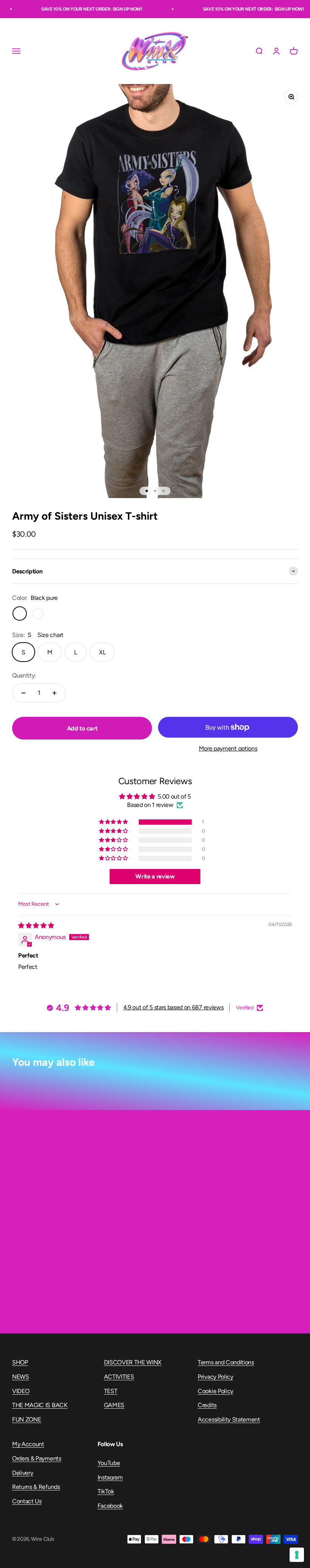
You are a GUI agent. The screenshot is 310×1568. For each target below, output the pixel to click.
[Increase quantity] (54, 693)
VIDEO (20, 1391)
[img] (36, 925)
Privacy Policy (215, 1376)
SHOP (20, 1362)
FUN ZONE (26, 1419)
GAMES (114, 1405)
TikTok (106, 1491)
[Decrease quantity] (23, 693)
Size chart (50, 634)
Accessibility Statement (229, 1419)
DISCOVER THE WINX (133, 1362)
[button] (114, 822)
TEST (111, 1391)
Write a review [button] (155, 876)
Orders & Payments (36, 1458)
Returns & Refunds (36, 1486)
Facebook (110, 1505)
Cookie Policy (215, 1391)
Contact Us (27, 1501)
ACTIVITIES (119, 1376)
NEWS (20, 1376)
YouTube (109, 1463)
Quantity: (24, 675)
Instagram (110, 1477)
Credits (207, 1405)
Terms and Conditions (226, 1362)
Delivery (22, 1472)
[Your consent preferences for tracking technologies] (297, 1555)
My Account (28, 1444)
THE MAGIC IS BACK (40, 1405)
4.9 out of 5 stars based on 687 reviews (173, 1007)
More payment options (228, 748)
